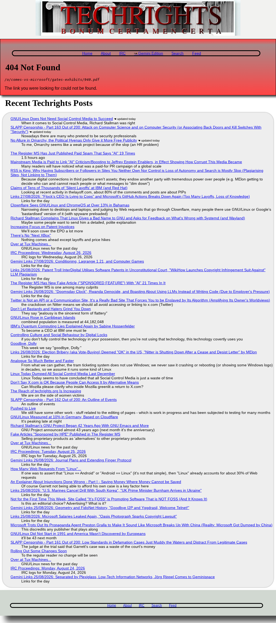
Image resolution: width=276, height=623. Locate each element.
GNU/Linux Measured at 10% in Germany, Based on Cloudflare (64, 417)
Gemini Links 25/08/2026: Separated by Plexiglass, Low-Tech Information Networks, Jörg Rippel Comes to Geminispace (113, 577)
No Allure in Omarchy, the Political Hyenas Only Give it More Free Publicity (74, 140)
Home (87, 53)
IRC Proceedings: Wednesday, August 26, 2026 (51, 252)
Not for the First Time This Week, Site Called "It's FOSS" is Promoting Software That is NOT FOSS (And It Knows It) (109, 499)
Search (177, 53)
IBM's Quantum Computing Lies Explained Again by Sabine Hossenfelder (73, 326)
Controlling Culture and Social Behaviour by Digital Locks (59, 335)
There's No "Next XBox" (31, 235)
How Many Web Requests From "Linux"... (46, 469)
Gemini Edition (150, 53)
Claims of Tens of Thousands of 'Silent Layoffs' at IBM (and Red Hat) (69, 188)
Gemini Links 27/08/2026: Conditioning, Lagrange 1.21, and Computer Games (77, 261)
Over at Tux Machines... (31, 244)
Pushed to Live (23, 408)
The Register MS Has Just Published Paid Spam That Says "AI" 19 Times (73, 153)
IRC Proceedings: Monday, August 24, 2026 (48, 568)
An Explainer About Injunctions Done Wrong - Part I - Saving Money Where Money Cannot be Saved (96, 482)
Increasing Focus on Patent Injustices (42, 227)
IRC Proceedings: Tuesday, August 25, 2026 (48, 451)
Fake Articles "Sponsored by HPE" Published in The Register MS (65, 434)
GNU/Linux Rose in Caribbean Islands (43, 317)
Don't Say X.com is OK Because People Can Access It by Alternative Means (75, 382)
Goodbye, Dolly (24, 343)
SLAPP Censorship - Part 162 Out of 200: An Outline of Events (64, 399)
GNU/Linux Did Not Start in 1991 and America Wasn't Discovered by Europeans (78, 533)
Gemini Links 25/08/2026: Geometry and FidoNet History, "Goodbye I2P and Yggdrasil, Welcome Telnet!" (100, 507)
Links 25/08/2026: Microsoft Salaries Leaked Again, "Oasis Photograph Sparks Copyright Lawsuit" (94, 516)
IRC (122, 53)
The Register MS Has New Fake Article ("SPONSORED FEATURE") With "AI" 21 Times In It (88, 283)
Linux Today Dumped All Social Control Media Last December (63, 373)
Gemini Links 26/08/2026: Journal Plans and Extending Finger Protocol (71, 460)
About (106, 53)
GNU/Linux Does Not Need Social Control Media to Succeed (62, 118)
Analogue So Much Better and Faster (42, 361)
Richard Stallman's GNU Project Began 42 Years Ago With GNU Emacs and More (80, 425)
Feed (196, 53)
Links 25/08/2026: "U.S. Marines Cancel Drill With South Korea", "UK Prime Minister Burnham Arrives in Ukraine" (106, 490)
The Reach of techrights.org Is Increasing (46, 391)
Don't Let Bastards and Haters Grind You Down (51, 309)
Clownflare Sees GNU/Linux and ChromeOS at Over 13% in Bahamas (70, 205)
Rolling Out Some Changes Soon (39, 551)
